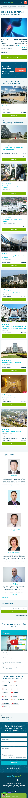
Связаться (14, 115)
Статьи (10, 786)
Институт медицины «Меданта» (11, 362)
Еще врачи (5, 597)
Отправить (14, 762)
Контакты (22, 785)
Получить (21, 70)
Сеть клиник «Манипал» (9, 397)
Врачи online (17, 783)
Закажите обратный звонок (14, 768)
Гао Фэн (14, 476)
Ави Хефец (14, 584)
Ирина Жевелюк (14, 553)
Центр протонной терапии (10, 108)
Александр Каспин (14, 530)
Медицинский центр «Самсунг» (11, 431)
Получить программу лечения (14, 57)
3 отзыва (24, 49)
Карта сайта (16, 786)
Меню (2, 2)
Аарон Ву (14, 507)
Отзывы (16, 785)
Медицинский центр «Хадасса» (11, 292)
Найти (14, 611)
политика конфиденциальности (17, 757)
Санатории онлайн (8, 785)
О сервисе (10, 783)
